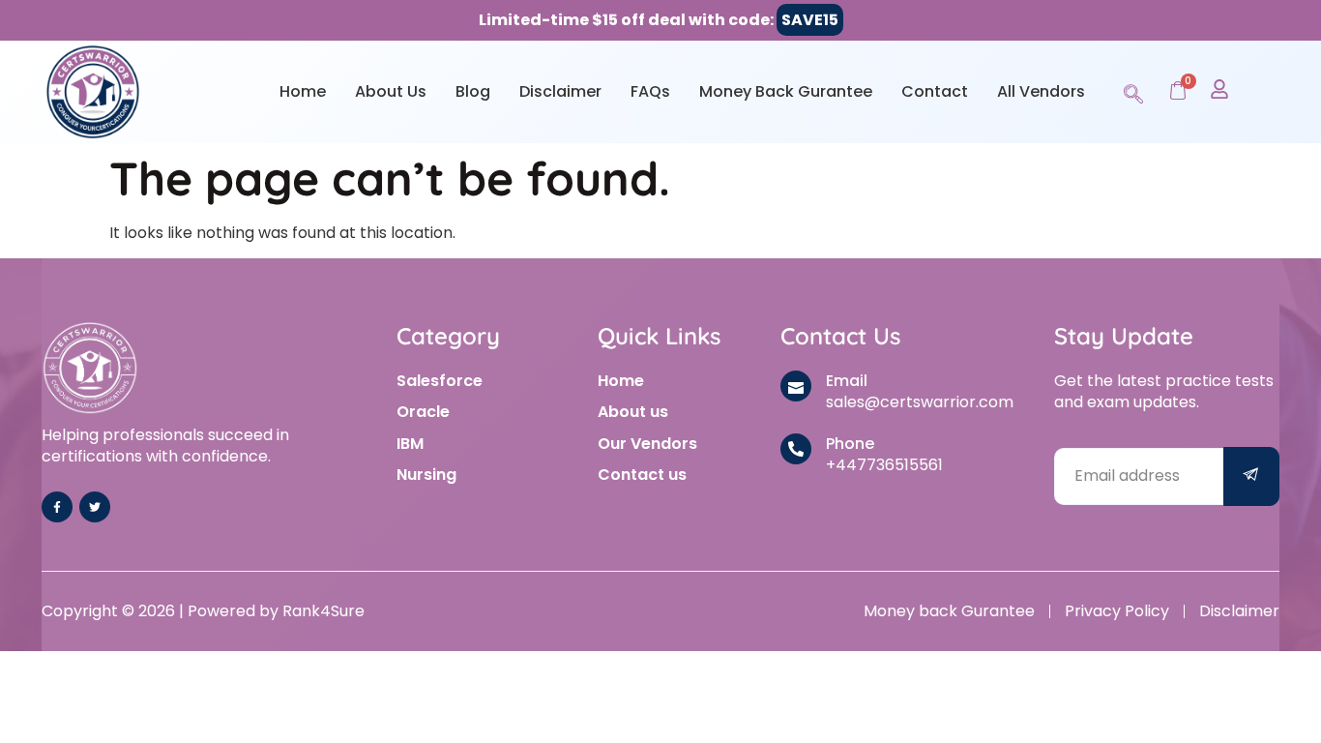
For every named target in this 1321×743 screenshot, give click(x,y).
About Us (390, 91)
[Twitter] (94, 506)
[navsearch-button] (1133, 90)
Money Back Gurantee (785, 91)
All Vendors (1041, 91)
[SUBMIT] (1251, 476)
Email (846, 381)
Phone (850, 443)
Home (302, 91)
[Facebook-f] (57, 506)
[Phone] (795, 448)
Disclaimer (560, 91)
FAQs (650, 91)
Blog (472, 91)
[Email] (795, 386)
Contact (934, 91)
